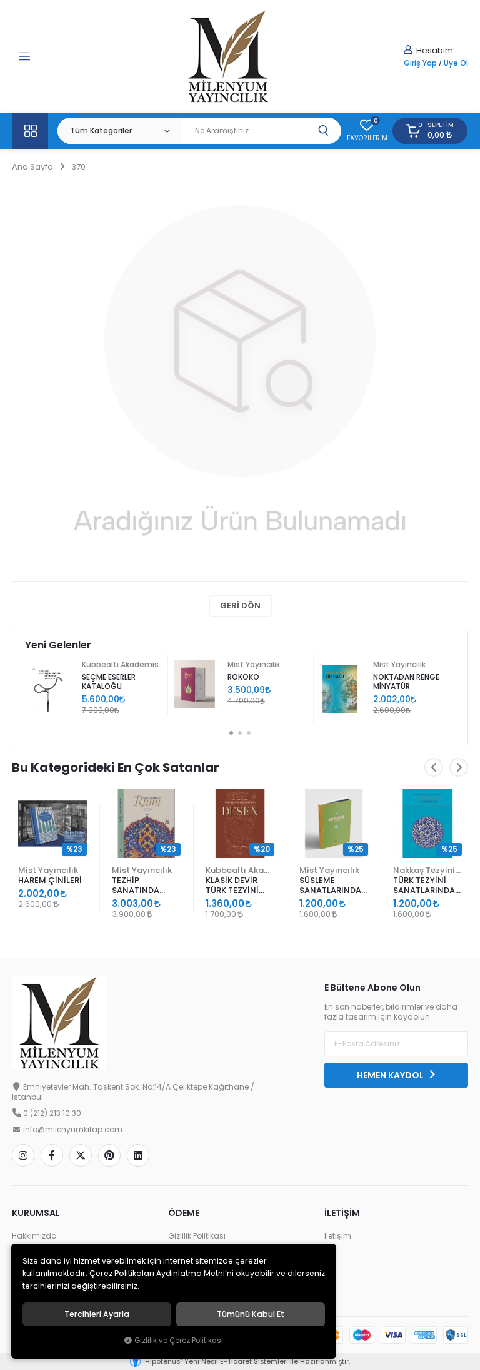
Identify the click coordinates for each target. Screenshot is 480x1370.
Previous (433, 767)
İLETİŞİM (342, 1213)
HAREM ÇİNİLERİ (50, 880)
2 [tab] (240, 732)
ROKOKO (243, 677)
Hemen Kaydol (391, 1075)
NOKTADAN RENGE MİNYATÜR (406, 681)
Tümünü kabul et (250, 1314)
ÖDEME (183, 1213)
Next (458, 767)
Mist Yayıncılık (254, 664)
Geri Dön (240, 605)
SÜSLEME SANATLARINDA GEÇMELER (330, 886)
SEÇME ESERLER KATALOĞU (109, 681)
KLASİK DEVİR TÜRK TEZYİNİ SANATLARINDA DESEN (237, 886)
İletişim (337, 1236)
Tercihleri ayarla (96, 1314)
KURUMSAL (36, 1213)
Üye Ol (456, 63)
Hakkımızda (34, 1236)
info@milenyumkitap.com (72, 1129)
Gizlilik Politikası (197, 1236)
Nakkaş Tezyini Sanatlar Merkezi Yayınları (427, 870)
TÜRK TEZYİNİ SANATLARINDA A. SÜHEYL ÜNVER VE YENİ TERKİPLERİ (427, 886)
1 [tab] (231, 732)
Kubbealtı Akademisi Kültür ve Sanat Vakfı (123, 664)
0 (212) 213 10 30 (52, 1113)
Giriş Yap (420, 63)
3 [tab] (248, 732)
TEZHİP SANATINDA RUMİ (135, 886)
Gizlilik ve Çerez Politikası (178, 1340)
